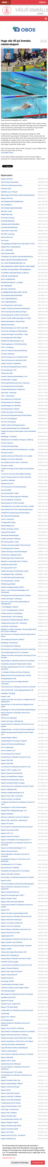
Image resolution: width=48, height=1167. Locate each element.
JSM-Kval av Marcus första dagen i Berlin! (15, 988)
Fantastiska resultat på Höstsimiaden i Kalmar (16, 664)
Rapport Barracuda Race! (9, 851)
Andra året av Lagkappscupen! (11, 555)
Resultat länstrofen (7, 978)
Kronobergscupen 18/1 (9, 370)
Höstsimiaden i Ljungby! (9, 380)
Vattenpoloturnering (7, 324)
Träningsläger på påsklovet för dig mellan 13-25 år (18, 244)
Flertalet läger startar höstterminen (12, 558)
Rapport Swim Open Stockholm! (11, 971)
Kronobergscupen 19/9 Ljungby (11, 1072)
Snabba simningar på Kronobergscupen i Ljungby (17, 449)
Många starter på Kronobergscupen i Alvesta (16, 675)
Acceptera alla (38, 1163)
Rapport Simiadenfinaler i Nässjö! (12, 776)
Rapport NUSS (6, 1090)
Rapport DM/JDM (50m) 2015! (11, 1106)
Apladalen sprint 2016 (8, 997)
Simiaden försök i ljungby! (9, 962)
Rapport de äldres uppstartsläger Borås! (14, 913)
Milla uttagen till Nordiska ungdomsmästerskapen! (18, 195)
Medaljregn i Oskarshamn (9, 643)
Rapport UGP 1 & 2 (7, 833)
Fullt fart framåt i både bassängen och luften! (16, 318)
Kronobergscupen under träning (11, 305)
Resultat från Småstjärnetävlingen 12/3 (14, 810)
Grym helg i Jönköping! (8, 393)
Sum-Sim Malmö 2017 (8, 750)
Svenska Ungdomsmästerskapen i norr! (14, 376)
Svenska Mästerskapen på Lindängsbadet (15, 428)
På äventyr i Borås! (7, 465)
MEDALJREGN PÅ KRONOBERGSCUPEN (14, 260)
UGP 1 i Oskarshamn (8, 396)
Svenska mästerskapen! (9, 1051)
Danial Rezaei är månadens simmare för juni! (16, 757)
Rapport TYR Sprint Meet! (9, 1007)
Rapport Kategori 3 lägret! (9, 1122)
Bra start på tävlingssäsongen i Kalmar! (14, 367)
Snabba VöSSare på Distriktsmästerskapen (15, 308)
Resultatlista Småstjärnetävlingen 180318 (14, 620)
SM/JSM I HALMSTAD (8, 289)
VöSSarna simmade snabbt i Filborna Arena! (16, 545)
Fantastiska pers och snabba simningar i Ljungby (17, 506)
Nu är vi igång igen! (7, 747)
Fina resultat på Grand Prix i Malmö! (12, 639)
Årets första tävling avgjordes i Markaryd (14, 496)
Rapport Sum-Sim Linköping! (10, 926)
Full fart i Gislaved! (7, 443)
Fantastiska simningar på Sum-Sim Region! (15, 871)
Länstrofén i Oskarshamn (9, 626)
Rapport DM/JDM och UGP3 (10, 932)
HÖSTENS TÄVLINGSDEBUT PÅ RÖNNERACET (16, 269)
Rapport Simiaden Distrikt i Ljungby (13, 783)
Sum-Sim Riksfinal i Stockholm (11, 500)
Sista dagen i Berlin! (7, 981)
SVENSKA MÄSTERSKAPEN (10, 224)
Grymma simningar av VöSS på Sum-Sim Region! (17, 1041)
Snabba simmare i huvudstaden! (11, 613)
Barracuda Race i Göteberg (10, 867)
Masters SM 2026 (7, 179)
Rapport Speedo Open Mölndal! (11, 773)
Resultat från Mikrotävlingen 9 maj (12, 341)
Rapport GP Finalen (7, 1132)
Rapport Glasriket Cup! (8, 1138)
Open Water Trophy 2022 (9, 231)
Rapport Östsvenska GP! (9, 975)
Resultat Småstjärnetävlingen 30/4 (12, 792)
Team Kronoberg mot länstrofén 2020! (13, 360)
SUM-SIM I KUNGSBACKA (9, 276)
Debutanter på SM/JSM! (9, 564)
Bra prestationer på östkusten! (11, 399)
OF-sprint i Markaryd (7, 354)
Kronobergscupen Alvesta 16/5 (11, 1119)
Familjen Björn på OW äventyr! (11, 1103)
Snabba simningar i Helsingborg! (12, 721)
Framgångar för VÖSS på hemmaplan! (13, 807)
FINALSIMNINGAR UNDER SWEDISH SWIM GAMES (18, 266)
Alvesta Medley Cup (7, 526)
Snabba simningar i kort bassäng (12, 412)
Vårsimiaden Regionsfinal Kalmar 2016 (14, 952)
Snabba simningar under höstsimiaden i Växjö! (16, 1038)
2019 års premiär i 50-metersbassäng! (13, 487)
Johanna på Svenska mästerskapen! (13, 1044)
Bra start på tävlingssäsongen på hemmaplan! (16, 415)
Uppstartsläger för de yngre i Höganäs (14, 741)
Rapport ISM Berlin (7, 814)
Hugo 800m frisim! (7, 152)
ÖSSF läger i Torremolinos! (10, 1109)
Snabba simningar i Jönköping (11, 599)
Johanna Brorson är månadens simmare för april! (17, 786)
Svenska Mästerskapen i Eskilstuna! (13, 389)
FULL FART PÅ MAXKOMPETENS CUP (13, 263)
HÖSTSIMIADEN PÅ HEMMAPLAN (12, 201)
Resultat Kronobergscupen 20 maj (12, 780)
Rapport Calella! (6, 949)
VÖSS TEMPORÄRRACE (9, 302)
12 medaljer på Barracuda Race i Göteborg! (15, 672)
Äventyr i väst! (5, 696)
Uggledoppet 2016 (7, 936)
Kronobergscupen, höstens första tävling (15, 315)
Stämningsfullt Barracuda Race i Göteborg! (15, 383)
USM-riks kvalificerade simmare (11, 185)
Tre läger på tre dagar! (8, 522)
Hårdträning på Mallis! (8, 584)
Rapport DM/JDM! (7, 763)
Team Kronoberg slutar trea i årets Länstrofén (16, 477)
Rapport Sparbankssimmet (10, 892)
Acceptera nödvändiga (20, 1163)
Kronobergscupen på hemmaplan (12, 386)
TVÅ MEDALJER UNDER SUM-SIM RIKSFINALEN (17, 256)
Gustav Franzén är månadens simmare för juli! (16, 916)
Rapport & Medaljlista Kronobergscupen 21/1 (16, 840)
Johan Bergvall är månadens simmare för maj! (16, 939)
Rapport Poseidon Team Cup (10, 1080)
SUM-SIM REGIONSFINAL (9, 227)
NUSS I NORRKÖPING (8, 279)
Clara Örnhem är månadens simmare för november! (18, 1031)
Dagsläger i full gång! (8, 693)
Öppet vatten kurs (7, 237)
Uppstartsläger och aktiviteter (11, 405)
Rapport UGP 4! (6, 880)
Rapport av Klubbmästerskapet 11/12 (13, 848)
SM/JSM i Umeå (6, 211)
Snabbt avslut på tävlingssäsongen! (13, 425)
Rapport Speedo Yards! (9, 898)
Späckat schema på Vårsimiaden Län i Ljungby (16, 456)
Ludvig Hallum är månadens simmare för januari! (17, 1010)
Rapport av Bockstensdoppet (11, 1100)
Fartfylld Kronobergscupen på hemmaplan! (15, 513)
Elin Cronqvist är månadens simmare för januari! (17, 827)
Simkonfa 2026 (6, 188)
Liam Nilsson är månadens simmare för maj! (15, 767)
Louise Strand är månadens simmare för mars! (16, 965)
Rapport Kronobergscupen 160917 (12, 895)
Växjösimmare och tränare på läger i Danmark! (16, 945)
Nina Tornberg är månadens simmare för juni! (16, 929)
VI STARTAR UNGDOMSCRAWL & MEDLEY (15, 273)
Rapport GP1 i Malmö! (8, 1017)
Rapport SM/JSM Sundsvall (10, 1093)
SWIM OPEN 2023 (7, 214)
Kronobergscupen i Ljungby (10, 581)
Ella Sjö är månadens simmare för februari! (15, 817)
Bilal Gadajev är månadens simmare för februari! (17, 994)
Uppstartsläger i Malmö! (9, 737)
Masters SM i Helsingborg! (10, 955)
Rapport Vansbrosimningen (10, 1087)
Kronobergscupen (7, 1020)
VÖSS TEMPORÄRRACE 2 (9, 299)
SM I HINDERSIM (6, 286)
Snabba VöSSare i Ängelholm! (11, 363)
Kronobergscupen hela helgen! (11, 337)
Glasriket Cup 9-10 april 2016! (10, 1004)
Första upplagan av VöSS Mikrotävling (14, 344)
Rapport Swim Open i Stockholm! (12, 796)
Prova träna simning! (7, 218)
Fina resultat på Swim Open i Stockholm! (14, 462)
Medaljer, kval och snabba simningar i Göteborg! (17, 440)
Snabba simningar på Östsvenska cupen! (14, 571)
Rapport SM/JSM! (7, 760)
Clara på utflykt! (6, 490)
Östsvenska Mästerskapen (10, 535)
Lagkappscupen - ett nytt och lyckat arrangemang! (18, 729)
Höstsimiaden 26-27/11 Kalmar (11, 864)
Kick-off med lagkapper (9, 418)
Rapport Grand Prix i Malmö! (10, 836)
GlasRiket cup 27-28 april (9, 192)
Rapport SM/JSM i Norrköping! (11, 920)
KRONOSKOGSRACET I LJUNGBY (12, 282)
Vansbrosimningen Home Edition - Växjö (14, 334)
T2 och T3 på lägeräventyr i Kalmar (12, 610)
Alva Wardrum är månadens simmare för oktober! (17, 877)
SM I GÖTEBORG (6, 205)
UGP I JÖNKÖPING (7, 250)
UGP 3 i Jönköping (7, 347)
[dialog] (24, 1154)
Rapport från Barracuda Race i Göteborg (14, 1035)
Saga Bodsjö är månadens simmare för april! (16, 958)
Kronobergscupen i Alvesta (10, 409)
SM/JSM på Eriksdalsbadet (10, 516)
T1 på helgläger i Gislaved (9, 607)
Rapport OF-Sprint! (7, 823)
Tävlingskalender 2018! (8, 678)
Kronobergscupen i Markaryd (11, 646)
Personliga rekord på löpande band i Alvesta (16, 595)
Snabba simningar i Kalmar (10, 529)
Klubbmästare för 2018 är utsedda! (12, 503)
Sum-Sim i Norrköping (8, 422)
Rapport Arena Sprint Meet (10, 830)
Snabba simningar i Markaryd (11, 538)
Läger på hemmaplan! (8, 532)
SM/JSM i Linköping (8, 234)
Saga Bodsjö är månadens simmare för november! (18, 661)
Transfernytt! (5, 1013)
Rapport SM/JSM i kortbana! (10, 874)
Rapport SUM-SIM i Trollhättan (11, 1096)
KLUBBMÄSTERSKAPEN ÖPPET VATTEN (14, 292)
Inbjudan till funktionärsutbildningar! (13, 744)
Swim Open (5, 240)
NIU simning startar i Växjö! (10, 542)
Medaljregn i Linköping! (9, 436)
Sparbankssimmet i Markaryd (11, 402)
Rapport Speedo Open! (8, 1116)
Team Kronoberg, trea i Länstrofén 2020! (14, 357)
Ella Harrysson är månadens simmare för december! (18, 649)
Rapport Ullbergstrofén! (9, 789)
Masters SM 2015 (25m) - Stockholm (13, 1135)
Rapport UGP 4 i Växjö (8, 1061)
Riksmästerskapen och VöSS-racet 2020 (14, 328)
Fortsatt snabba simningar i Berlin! (12, 984)
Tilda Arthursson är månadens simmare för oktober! (18, 687)
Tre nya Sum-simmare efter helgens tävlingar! (16, 474)
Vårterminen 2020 (7, 373)
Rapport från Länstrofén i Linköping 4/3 (14, 820)
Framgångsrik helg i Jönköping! (11, 574)
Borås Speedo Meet (7, 253)
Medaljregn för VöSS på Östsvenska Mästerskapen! (18, 710)
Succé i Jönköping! (7, 519)
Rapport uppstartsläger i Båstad (11, 1083)
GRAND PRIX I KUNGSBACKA (10, 247)
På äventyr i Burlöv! (7, 453)
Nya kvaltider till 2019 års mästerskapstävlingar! (17, 509)
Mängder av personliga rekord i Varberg (14, 561)
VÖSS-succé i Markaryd (9, 718)
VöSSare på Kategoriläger (9, 446)
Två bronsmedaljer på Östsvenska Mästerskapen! (17, 884)
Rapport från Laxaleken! (9, 1113)
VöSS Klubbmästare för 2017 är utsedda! (14, 652)
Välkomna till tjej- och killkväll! (11, 799)
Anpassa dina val (8, 1158)
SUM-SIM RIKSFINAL (8, 221)
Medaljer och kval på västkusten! (12, 459)
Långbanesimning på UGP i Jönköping (14, 623)
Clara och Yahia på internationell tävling (14, 350)
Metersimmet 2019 (7, 483)
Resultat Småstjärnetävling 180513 (12, 587)
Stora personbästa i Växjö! (10, 493)
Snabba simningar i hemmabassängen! (14, 551)
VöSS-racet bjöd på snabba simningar (14, 312)
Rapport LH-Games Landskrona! (12, 923)
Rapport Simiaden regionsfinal (11, 1126)
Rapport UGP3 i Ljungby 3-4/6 (11, 770)
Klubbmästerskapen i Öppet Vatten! (13, 321)
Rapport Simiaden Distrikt (9, 1129)
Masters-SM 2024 (7, 198)
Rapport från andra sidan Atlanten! (12, 902)
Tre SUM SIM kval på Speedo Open (12, 577)
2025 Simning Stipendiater (10, 182)
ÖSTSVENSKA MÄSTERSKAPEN (11, 208)
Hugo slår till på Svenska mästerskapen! (14, 1048)
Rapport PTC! (5, 910)
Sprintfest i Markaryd (8, 480)
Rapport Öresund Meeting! (10, 968)
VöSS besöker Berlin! (8, 991)
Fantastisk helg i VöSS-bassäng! (12, 616)
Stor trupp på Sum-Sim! (9, 568)
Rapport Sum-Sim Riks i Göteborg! (12, 1028)
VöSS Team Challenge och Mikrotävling (14, 331)
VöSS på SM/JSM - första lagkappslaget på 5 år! (17, 690)
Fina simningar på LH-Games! (11, 754)
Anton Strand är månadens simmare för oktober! (17, 1054)
